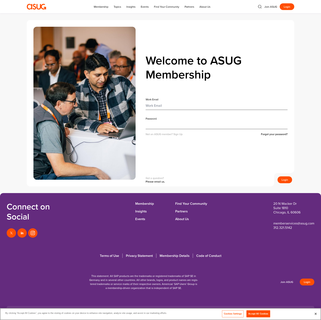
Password (151, 118)
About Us (204, 7)
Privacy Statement (139, 255)
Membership (144, 203)
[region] (160, 314)
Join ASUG (270, 7)
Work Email (152, 99)
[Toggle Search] (260, 7)
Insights (130, 7)
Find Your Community (166, 7)
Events (145, 7)
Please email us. (155, 181)
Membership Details (174, 255)
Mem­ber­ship (101, 7)
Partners (189, 7)
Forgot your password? (274, 134)
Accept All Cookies (258, 313)
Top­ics (117, 7)
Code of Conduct (208, 255)
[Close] (315, 313)
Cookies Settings (233, 313)
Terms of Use (109, 255)
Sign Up (178, 134)
